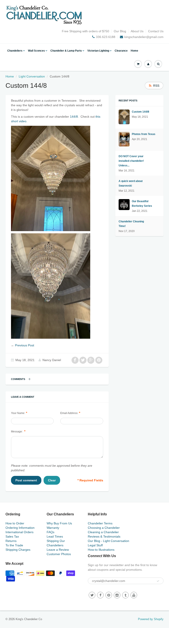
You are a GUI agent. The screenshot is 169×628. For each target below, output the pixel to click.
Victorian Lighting (98, 50)
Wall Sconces (36, 50)
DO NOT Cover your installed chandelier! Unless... (131, 161)
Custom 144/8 (140, 111)
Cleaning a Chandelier (103, 532)
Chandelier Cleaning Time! (131, 224)
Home (134, 50)
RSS (156, 85)
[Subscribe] (158, 581)
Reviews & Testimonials (104, 536)
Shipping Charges (18, 549)
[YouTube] (133, 595)
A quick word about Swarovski (131, 183)
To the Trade (14, 545)
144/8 (74, 116)
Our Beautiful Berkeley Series (142, 203)
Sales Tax (12, 536)
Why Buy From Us (59, 523)
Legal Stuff (95, 545)
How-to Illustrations (101, 549)
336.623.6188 (105, 37)
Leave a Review (58, 549)
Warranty (53, 527)
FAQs (50, 532)
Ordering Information (20, 527)
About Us (137, 31)
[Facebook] (100, 595)
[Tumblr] (125, 595)
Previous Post (24, 345)
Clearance (121, 50)
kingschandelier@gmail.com (143, 37)
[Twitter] (92, 595)
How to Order (15, 523)
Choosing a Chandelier (104, 527)
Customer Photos (59, 554)
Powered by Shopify (150, 619)
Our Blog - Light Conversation (108, 541)
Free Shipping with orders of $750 (85, 31)
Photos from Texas (143, 134)
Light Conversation (32, 76)
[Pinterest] (108, 595)
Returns (11, 541)
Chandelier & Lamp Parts (66, 50)
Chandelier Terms (100, 523)
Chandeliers (14, 50)
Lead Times (55, 536)
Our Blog (120, 31)
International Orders (19, 532)
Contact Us (155, 31)
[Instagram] (117, 595)
